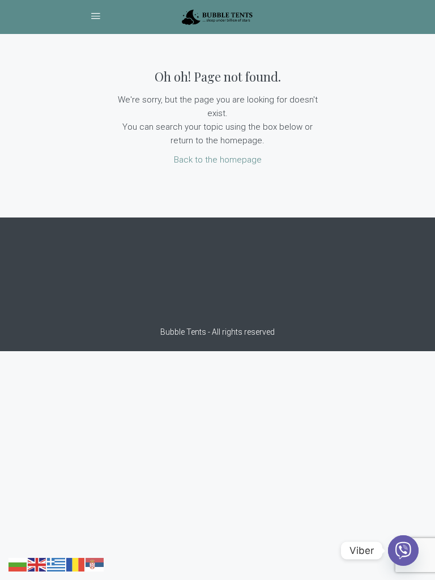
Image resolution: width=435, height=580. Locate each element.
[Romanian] (76, 564)
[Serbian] (95, 564)
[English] (37, 564)
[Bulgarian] (18, 564)
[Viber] (403, 550)
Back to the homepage (218, 160)
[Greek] (56, 564)
